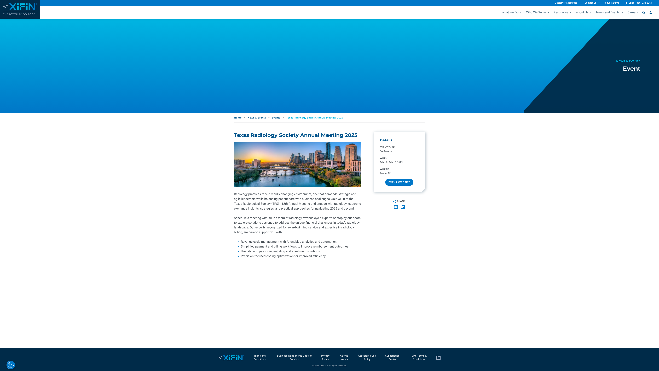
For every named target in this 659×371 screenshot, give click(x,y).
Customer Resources (566, 3)
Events (276, 117)
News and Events (608, 12)
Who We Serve (536, 12)
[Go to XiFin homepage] (20, 9)
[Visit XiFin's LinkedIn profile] (438, 358)
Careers (632, 12)
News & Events (257, 117)
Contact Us (590, 3)
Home (238, 117)
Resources (561, 12)
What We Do (510, 12)
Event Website (399, 182)
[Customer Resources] (651, 12)
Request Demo (611, 3)
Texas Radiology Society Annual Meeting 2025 (314, 117)
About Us (582, 12)
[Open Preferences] (11, 365)
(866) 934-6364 (644, 3)
